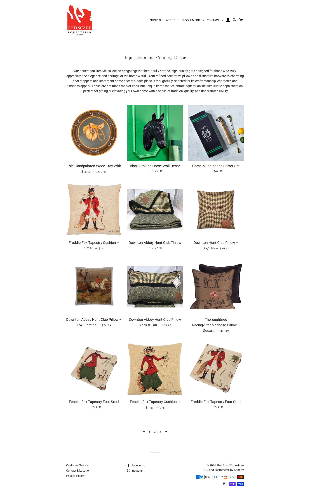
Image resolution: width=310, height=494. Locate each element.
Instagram (137, 470)
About (171, 20)
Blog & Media (191, 20)
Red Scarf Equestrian (230, 465)
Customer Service (77, 465)
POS (205, 470)
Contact (213, 20)
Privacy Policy (75, 476)
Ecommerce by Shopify (229, 470)
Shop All (156, 20)
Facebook (137, 465)
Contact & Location (78, 470)
